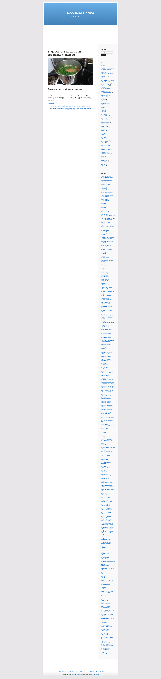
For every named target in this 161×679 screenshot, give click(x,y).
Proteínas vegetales (106, 553)
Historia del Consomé (106, 402)
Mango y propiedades (106, 458)
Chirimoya (104, 311)
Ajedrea (103, 223)
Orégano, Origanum (106, 493)
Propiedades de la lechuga (107, 528)
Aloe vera (104, 242)
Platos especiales (105, 141)
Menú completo (105, 123)
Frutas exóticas (105, 104)
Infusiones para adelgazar (107, 412)
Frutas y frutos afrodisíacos (107, 106)
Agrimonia (104, 210)
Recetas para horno (106, 149)
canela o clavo (105, 76)
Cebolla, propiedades (106, 303)
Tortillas (103, 164)
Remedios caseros (105, 150)
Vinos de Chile (105, 630)
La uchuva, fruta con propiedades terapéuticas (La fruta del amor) (108, 435)
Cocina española (69, 106)
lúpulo (103, 443)
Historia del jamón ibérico (107, 405)
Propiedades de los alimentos (108, 531)
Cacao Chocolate (105, 288)
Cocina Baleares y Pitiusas (107, 80)
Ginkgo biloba (104, 378)
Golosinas (104, 107)
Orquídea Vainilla (105, 494)
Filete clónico (104, 363)
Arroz (103, 65)
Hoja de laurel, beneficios (107, 409)
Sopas (103, 157)
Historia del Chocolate (106, 401)
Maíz (103, 445)
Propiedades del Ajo (106, 536)
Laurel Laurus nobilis (106, 437)
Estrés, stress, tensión (106, 359)
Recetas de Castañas (106, 145)
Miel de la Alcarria (105, 478)
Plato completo (105, 140)
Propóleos (104, 547)
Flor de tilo (104, 366)
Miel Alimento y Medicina (107, 477)
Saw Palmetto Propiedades (107, 580)
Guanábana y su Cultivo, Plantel (108, 387)
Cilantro (103, 314)
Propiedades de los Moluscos (108, 532)
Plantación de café (105, 513)
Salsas (103, 154)
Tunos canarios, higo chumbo (108, 610)
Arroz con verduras (106, 69)
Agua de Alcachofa (105, 211)
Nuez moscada (105, 490)
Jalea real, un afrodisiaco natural (108, 416)
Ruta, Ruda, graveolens (106, 577)
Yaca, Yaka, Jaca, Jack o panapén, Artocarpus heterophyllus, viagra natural (107, 644)
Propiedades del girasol (106, 539)
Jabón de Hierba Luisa (106, 413)
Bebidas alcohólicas (106, 281)
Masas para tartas (105, 122)
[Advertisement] (80, 35)
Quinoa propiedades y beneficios (108, 561)
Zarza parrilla (104, 653)
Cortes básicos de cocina (107, 333)
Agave (103, 208)
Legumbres (104, 118)
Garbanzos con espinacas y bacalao (65, 89)
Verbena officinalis (105, 625)
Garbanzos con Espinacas (64, 108)
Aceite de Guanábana (106, 197)
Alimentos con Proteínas (107, 238)
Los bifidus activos (105, 441)
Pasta (103, 131)
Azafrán (103, 269)
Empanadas (104, 98)
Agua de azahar (105, 212)
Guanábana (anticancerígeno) (108, 382)
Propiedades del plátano (107, 540)
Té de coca (104, 595)
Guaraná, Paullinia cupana (107, 389)
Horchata (104, 111)
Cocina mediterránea (106, 89)
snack (103, 156)
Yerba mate (104, 646)
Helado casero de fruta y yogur (108, 391)
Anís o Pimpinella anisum (107, 254)
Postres (103, 142)
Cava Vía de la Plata (106, 302)
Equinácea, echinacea (106, 356)
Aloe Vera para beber (106, 244)
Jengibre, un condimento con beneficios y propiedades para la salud (107, 420)
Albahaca (104, 227)
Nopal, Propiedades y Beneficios (108, 489)
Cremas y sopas (105, 95)
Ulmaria (103, 617)
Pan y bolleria (104, 130)
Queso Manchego (105, 557)
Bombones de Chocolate (107, 73)
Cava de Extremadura (106, 300)
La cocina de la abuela (86, 106)
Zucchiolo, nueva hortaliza (107, 655)
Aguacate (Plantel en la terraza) (108, 218)
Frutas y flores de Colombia (107, 372)
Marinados (104, 119)
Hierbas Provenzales (106, 399)
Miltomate (104, 479)
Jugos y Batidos (105, 115)
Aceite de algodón (105, 189)
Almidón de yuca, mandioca (107, 241)
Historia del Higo (105, 403)
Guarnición (104, 110)
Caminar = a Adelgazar (106, 290)
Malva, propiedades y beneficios (108, 450)
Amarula (103, 250)
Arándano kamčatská (106, 258)
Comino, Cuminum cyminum (107, 328)
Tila (102, 599)
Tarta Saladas (104, 161)
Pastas (103, 133)
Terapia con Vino (105, 598)
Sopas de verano (105, 159)
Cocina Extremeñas (106, 88)
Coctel (103, 93)
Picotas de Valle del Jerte (107, 500)
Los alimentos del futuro (107, 440)
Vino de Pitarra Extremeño (107, 627)
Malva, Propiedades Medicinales (108, 448)
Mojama (103, 481)
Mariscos (104, 121)
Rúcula (103, 576)
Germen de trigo (105, 376)
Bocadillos (104, 72)
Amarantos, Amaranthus (107, 249)
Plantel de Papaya (105, 517)
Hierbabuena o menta (106, 398)
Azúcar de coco (105, 275)
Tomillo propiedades (106, 603)
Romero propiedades (106, 575)
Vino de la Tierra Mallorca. (107, 626)
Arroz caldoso (104, 66)
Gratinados (104, 108)
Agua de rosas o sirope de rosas (108, 215)
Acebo (103, 183)
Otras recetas (104, 127)
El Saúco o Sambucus (106, 353)
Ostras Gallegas (105, 496)
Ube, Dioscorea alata (106, 615)
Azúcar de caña (105, 273)
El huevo (103, 349)
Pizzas (103, 137)
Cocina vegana (105, 91)
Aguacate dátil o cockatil (107, 220)
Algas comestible (105, 235)
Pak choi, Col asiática (106, 497)
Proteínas (104, 548)
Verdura (103, 165)
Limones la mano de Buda (107, 439)
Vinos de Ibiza (105, 633)
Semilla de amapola (106, 583)
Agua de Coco (105, 214)
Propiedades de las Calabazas (108, 530)
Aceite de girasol (105, 196)
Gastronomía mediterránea (107, 374)
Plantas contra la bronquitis (107, 515)
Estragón (104, 357)
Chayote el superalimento (107, 310)
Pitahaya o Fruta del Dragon (107, 506)
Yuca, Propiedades (105, 648)
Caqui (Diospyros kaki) (106, 294)
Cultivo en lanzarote (106, 336)
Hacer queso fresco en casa (107, 390)
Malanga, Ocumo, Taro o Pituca (108, 447)
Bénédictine (104, 283)
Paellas (103, 129)
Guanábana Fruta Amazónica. (108, 386)
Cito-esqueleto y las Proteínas (108, 315)
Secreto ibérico (105, 581)
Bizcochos (104, 70)
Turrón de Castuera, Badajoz (108, 614)
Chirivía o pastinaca (106, 313)
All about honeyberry (106, 239)
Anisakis (103, 256)
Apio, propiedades (105, 257)
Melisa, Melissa (105, 474)
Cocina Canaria (105, 81)
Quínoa (103, 560)
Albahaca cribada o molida (107, 229)
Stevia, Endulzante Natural (107, 591)
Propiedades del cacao (106, 538)
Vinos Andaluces (105, 629)
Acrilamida (104, 207)
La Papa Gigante (105, 429)
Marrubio (104, 466)
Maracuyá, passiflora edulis (107, 460)
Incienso (103, 410)
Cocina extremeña (105, 87)
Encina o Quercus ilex (106, 355)
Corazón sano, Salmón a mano (108, 332)
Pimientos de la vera (106, 505)
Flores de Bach (105, 367)
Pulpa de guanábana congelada (108, 554)
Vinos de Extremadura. (106, 631)
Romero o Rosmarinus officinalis (108, 573)
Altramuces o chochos (106, 245)
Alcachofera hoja (105, 230)
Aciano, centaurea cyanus (107, 206)
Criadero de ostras (105, 334)
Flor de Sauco (105, 364)
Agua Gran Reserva (106, 216)
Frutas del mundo (105, 103)
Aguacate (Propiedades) (107, 219)
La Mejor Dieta (105, 428)
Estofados (104, 100)
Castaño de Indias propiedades (108, 299)
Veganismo (104, 623)
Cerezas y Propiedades (106, 309)
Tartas (103, 163)
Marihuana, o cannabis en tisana (108, 464)
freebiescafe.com (96, 674)
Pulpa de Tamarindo (106, 556)
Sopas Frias (104, 160)
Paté (103, 134)
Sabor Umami (104, 579)
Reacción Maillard (105, 565)
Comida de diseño (105, 326)
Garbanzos (55, 108)
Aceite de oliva (105, 199)
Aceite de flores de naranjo (107, 195)
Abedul (103, 178)
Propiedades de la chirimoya (107, 525)
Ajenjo (103, 224)
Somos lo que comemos (107, 589)
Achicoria (104, 203)
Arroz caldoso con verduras (107, 68)
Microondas (104, 126)
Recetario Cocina (80, 13)
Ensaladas (104, 99)
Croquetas (104, 96)
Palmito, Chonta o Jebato (107, 498)
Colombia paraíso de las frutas (108, 322)
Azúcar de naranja (105, 276)
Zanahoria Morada (105, 649)
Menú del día (104, 125)
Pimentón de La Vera (106, 504)
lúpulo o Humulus (105, 444)
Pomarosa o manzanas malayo (108, 523)
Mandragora (104, 456)
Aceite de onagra (105, 200)
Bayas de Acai (105, 280)
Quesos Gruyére (105, 558)
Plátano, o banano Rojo (106, 519)
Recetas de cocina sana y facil (108, 146)
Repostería (104, 152)
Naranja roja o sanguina (107, 485)
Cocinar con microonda (106, 92)
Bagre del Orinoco (105, 279)
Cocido (54, 106)
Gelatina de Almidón (106, 375)
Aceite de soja (105, 201)
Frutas (103, 102)
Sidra (103, 588)
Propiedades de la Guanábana (108, 527)
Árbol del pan (104, 265)
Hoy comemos (77, 106)
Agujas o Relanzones (106, 222)
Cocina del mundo (105, 83)
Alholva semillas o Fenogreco (108, 237)
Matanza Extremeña (106, 467)
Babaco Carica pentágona (107, 277)
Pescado (103, 135)
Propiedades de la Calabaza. (108, 524)
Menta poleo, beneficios (107, 475)
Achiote (103, 204)
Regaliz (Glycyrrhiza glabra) (107, 566)
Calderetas (104, 74)
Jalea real (104, 414)
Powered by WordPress (76, 674)
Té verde (104, 596)
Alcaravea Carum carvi (106, 231)
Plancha (103, 138)
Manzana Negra (105, 459)
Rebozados (104, 144)
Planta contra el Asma (106, 512)
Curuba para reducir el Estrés (108, 340)
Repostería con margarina (107, 153)
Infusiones (104, 114)
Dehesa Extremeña (106, 341)
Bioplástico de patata (106, 284)
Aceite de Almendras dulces (107, 191)
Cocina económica (61, 106)
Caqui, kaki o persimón (106, 295)
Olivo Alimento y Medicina (107, 492)
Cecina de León (105, 304)
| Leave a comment (72, 109)
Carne (103, 77)
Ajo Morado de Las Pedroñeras (108, 226)
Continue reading (51, 103)
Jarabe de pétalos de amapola (108, 417)
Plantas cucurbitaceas (106, 516)
